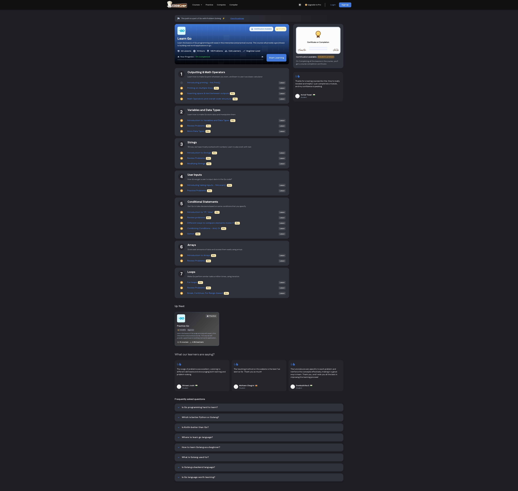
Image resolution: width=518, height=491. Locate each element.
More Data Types (195, 131)
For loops (192, 282)
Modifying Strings (196, 163)
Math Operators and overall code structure (209, 98)
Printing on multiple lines (200, 88)
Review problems (196, 217)
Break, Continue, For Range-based (205, 293)
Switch (190, 233)
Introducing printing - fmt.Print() (203, 82)
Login (332, 5)
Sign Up (345, 5)
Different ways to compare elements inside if (210, 223)
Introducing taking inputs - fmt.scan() (206, 185)
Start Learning (276, 57)
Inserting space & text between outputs (208, 93)
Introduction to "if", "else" (200, 212)
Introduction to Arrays (198, 255)
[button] (197, 4)
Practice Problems (196, 190)
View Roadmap (237, 18)
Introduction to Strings (199, 152)
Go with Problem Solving (210, 18)
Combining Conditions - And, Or (203, 228)
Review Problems (196, 125)
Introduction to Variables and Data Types (208, 120)
